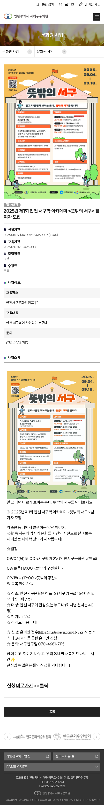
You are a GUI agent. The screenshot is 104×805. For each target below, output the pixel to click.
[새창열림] (32, 730)
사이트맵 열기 (96, 17)
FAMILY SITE (16, 767)
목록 (52, 712)
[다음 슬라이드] (96, 736)
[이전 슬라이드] (7, 736)
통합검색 (48, 4)
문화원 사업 (10, 51)
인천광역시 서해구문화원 (26, 16)
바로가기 (24, 685)
